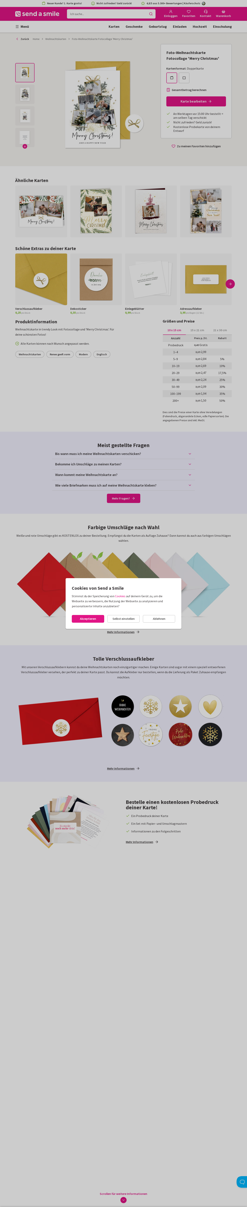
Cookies (120, 596)
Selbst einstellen (124, 619)
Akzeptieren (88, 619)
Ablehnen (159, 619)
